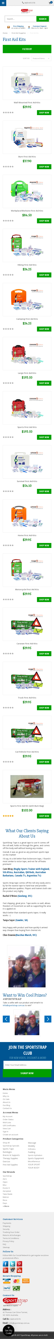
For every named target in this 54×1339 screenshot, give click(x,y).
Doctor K (6, 1188)
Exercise (6, 1161)
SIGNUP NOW (27, 1073)
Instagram (12, 1270)
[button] (8, 1330)
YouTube (19, 1270)
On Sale (6, 1099)
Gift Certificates (9, 1125)
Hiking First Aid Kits (27, 265)
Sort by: (26, 58)
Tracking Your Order (11, 1232)
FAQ (4, 1244)
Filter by (27, 49)
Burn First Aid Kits (27, 156)
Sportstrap (7, 1176)
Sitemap (6, 1247)
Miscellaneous (34, 1161)
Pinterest (19, 1264)
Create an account (10, 1134)
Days (5, 1203)
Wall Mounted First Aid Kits (27, 102)
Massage (32, 1142)
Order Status (8, 1119)
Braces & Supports (11, 1155)
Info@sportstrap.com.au (14, 1005)
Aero (5, 1179)
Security (6, 1229)
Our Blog (6, 1105)
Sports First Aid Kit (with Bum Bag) (27, 806)
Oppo (5, 1182)
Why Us (6, 1096)
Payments (7, 1223)
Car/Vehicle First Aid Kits (27, 751)
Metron (6, 1197)
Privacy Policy (8, 1241)
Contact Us (7, 1108)
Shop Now (44, 112)
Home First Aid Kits (27, 535)
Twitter (12, 1264)
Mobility (31, 1146)
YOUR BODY (33, 1167)
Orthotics (32, 1149)
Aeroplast (7, 1191)
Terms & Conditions (11, 1238)
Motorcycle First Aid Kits (27, 589)
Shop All (6, 1142)
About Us (6, 1102)
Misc (5, 1185)
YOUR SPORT (34, 1164)
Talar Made (7, 1194)
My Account (7, 1116)
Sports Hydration (35, 1155)
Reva (5, 1200)
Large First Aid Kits (27, 373)
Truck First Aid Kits (27, 697)
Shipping (6, 1226)
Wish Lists (7, 1122)
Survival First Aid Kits (27, 481)
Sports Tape (8, 1148)
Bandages (7, 1152)
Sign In (5, 1131)
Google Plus (5, 1270)
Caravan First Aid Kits (27, 643)
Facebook (5, 1264)
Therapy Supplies (10, 1158)
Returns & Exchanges (12, 1235)
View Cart (7, 1128)
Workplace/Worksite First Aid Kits (27, 210)
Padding (31, 1152)
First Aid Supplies (10, 1164)
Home (5, 1093)
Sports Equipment (36, 1158)
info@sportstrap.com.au (19, 1323)
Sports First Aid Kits (27, 427)
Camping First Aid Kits (27, 319)
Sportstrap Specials (11, 1145)
